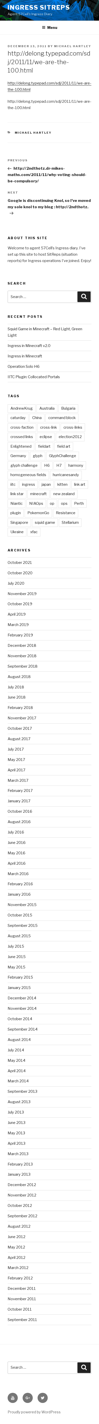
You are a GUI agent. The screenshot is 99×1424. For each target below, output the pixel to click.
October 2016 (20, 811)
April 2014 (17, 1071)
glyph (37, 456)
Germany (18, 456)
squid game (45, 522)
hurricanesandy (66, 475)
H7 (59, 465)
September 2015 (23, 925)
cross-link (48, 427)
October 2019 (20, 604)
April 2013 (16, 1143)
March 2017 (18, 780)
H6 (47, 465)
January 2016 (19, 894)
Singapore (19, 522)
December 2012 (22, 1185)
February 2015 (20, 977)
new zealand (64, 494)
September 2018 (23, 666)
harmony (75, 465)
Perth (79, 503)
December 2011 (22, 1288)
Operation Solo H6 (24, 366)
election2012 (70, 437)
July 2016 (16, 832)
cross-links (72, 427)
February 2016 (20, 884)
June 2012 (16, 1237)
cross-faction (22, 427)
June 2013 (16, 1122)
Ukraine (17, 532)
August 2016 (19, 822)
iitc (12, 484)
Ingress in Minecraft (25, 356)
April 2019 (17, 614)
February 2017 (20, 790)
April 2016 (17, 863)
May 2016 (16, 853)
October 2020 (20, 573)
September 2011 (22, 1319)
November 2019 (22, 594)
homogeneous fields (28, 475)
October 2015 (20, 915)
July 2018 (16, 687)
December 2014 (22, 998)
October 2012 (20, 1205)
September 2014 (23, 1029)
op (52, 503)
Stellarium (70, 522)
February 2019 (20, 635)
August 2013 (19, 1102)
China (37, 417)
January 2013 (19, 1174)
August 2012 (19, 1226)
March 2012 (18, 1267)
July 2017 (16, 749)
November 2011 (22, 1299)
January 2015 (19, 987)
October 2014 (20, 1019)
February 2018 (20, 707)
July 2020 (16, 583)
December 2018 (22, 645)
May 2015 (16, 967)
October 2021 (20, 562)
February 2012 (20, 1278)
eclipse (46, 437)
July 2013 (16, 1112)
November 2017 (22, 718)
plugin (15, 513)
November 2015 (22, 904)
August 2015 (19, 936)
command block (62, 417)
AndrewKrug (21, 408)
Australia (47, 408)
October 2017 (20, 728)
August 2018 (19, 676)
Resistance (65, 513)
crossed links (21, 437)
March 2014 (18, 1081)
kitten (62, 484)
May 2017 (16, 759)
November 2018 (22, 656)
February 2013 (20, 1164)
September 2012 (22, 1216)
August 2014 (19, 1039)
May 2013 (16, 1133)
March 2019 (18, 624)
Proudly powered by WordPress (34, 1412)
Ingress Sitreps (39, 7)
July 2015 (16, 946)
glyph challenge (24, 465)
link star (17, 494)
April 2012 (16, 1257)
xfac (34, 532)
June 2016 (17, 842)
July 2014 (16, 1050)
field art (63, 446)
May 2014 (16, 1060)
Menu (52, 27)
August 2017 (19, 739)
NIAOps (36, 503)
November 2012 (22, 1195)
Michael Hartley (72, 46)
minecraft (38, 494)
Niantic (16, 503)
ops (64, 503)
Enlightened (20, 446)
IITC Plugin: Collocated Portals (34, 377)
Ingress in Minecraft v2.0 (29, 345)
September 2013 (22, 1091)
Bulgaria (68, 408)
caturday (18, 417)
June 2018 (17, 697)
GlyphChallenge (62, 456)
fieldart (44, 446)
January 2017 (19, 801)
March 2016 (18, 874)
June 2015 (17, 956)
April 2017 (16, 770)
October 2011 (20, 1309)
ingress (28, 484)
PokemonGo (38, 513)
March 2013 (18, 1154)
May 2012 (16, 1247)
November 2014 (22, 1008)
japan (46, 484)
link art (79, 484)
